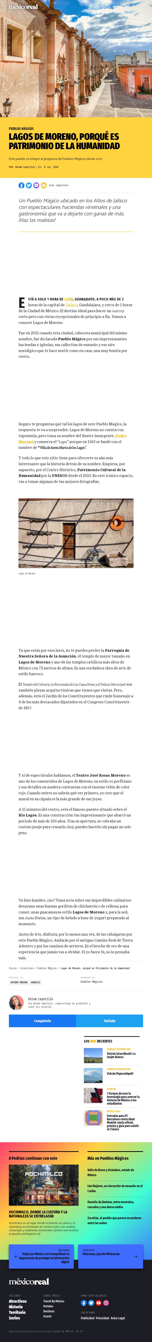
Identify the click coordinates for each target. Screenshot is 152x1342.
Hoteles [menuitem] (48, 1306)
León (69, 299)
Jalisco (71, 305)
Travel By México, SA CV (68, 1331)
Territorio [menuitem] (17, 1312)
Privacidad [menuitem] (102, 1318)
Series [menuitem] (14, 1318)
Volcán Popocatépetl (100, 1067)
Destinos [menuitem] (48, 1311)
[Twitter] (29, 185)
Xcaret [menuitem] (47, 1316)
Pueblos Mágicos (21, 128)
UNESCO (36, 982)
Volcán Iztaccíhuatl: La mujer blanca (106, 1050)
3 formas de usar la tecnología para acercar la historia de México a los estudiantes (111, 1092)
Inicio (13, 968)
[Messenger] (36, 185)
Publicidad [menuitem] (87, 1318)
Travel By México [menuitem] (53, 1301)
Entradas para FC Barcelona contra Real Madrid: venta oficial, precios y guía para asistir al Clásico (111, 1115)
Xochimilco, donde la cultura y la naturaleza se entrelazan (43, 1169)
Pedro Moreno (20, 982)
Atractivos (27, 968)
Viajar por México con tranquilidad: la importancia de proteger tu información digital (44, 1256)
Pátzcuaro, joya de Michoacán (101, 1252)
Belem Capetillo (25, 166)
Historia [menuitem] (16, 1306)
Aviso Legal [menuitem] (118, 1318)
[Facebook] (21, 185)
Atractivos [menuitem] (18, 1301)
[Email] (44, 185)
